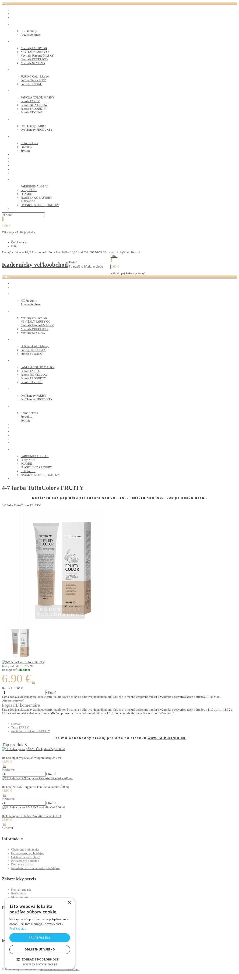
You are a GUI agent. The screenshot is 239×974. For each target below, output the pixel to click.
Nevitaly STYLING (33, 63)
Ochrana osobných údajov (27, 853)
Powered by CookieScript (39, 964)
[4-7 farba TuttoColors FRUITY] (60, 622)
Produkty (26, 147)
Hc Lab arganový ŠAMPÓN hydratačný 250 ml (31, 757)
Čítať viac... (214, 696)
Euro (14, 246)
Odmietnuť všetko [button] (40, 949)
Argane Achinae (31, 34)
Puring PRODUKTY (33, 80)
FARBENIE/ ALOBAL (35, 186)
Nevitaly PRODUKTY (34, 59)
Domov (16, 723)
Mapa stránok (19, 897)
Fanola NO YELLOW (34, 105)
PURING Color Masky (35, 76)
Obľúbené (7, 700)
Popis (7, 705)
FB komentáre (26, 705)
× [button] (69, 903)
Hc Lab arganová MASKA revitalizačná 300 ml (31, 816)
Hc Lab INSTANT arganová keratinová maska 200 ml (35, 787)
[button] (39, 959)
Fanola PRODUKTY (33, 108)
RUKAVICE (28, 201)
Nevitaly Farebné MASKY (37, 55)
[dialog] (40, 933)
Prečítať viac (17, 928)
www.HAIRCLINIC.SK (167, 738)
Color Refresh (29, 143)
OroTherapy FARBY (33, 126)
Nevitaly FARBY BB (34, 48)
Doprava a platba (22, 864)
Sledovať (8, 828)
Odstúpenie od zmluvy (25, 857)
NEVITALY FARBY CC (35, 52)
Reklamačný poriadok (25, 860)
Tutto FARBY (20, 727)
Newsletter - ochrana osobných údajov (35, 868)
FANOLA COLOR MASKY (37, 97)
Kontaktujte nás (21, 889)
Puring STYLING (31, 84)
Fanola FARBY (30, 101)
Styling (25, 150)
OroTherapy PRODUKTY (37, 129)
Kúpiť (52, 692)
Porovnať (18, 700)
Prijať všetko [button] (40, 938)
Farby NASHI (29, 190)
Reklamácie (18, 893)
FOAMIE (26, 194)
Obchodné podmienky (25, 849)
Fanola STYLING (31, 112)
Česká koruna (18, 242)
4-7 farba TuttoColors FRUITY (30, 731)
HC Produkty (29, 31)
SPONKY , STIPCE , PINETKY (40, 205)
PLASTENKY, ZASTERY (36, 197)
